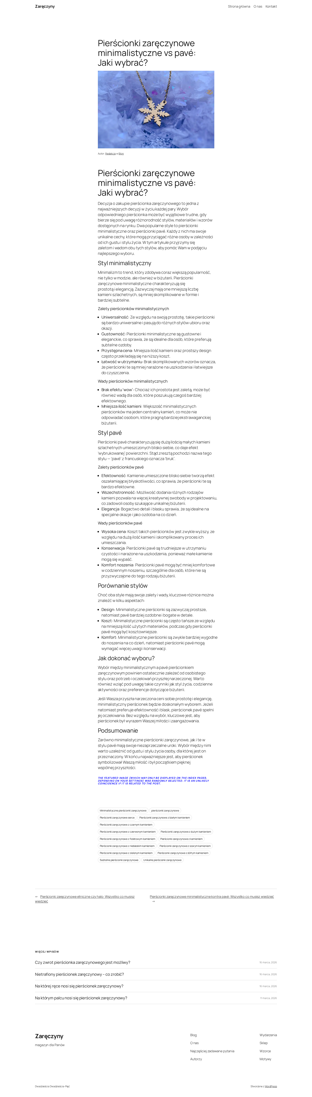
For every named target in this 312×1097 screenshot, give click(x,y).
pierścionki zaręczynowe (165, 810)
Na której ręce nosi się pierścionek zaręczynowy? (79, 986)
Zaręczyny (45, 6)
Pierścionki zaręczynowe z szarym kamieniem (185, 846)
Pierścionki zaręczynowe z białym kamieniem (164, 817)
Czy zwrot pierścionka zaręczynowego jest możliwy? (82, 962)
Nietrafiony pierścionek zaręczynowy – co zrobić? (79, 974)
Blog (121, 153)
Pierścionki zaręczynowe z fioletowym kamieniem (127, 839)
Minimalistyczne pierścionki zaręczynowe (123, 810)
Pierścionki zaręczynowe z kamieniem (181, 839)
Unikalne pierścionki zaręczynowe (162, 860)
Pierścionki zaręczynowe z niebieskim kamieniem (127, 846)
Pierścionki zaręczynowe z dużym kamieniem (186, 831)
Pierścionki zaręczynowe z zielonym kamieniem (126, 853)
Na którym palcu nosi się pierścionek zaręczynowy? (81, 998)
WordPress (271, 1086)
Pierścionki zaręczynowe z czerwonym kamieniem (128, 831)
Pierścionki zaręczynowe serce (117, 817)
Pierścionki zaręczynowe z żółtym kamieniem (183, 853)
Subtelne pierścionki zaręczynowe (119, 860)
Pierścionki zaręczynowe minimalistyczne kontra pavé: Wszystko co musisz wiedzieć (212, 896)
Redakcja (110, 153)
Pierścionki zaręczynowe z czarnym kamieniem (126, 824)
